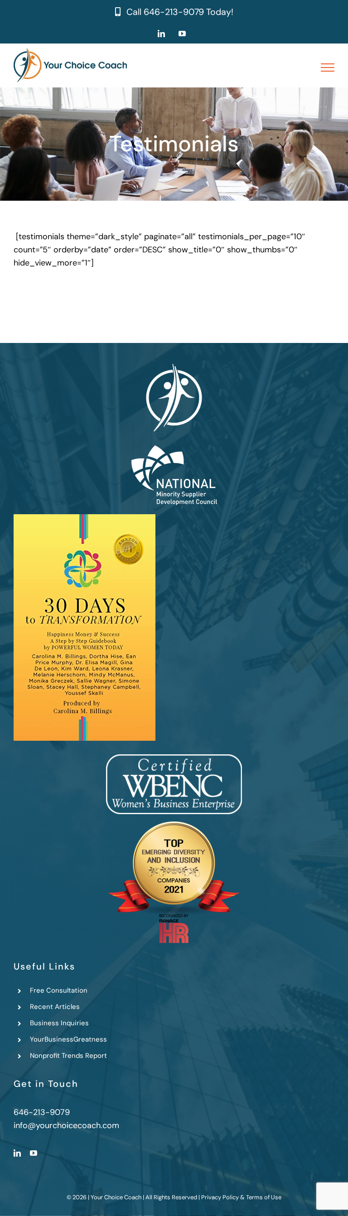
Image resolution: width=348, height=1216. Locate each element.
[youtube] (33, 1153)
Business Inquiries (59, 1023)
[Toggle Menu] (328, 67)
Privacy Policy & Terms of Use (241, 1197)
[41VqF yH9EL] (84, 518)
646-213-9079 (174, 12)
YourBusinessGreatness (68, 1039)
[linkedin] (17, 1153)
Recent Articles (55, 1006)
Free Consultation (58, 990)
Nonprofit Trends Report (68, 1055)
